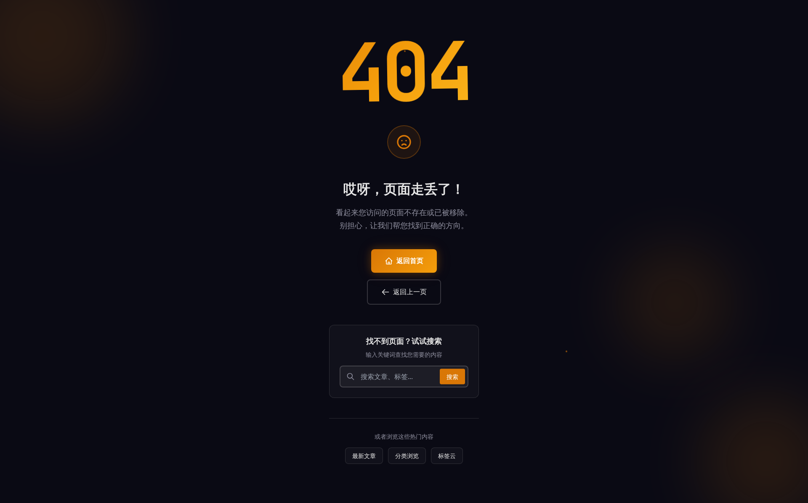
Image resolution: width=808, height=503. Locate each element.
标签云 (447, 455)
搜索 (452, 376)
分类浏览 (407, 455)
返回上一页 (410, 291)
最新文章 (364, 455)
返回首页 (409, 260)
